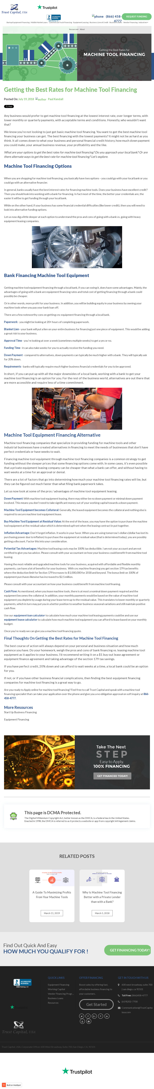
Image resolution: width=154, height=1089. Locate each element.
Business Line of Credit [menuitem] (99, 22)
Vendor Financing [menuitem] (130, 22)
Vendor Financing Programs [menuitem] (61, 993)
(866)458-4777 (140, 995)
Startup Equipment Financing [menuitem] (17, 22)
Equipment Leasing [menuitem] (80, 22)
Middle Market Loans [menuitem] (39, 22)
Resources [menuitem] (73, 29)
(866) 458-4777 (113, 19)
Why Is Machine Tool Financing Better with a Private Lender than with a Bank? (102, 897)
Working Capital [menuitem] (56, 989)
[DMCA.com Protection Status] (13, 816)
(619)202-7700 (130, 1001)
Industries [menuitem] (143, 22)
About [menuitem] (82, 29)
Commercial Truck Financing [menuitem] (60, 22)
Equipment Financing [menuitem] (58, 984)
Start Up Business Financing (20, 712)
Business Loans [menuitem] (115, 22)
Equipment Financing (16, 719)
